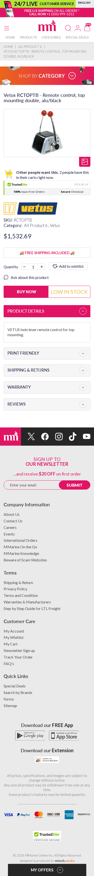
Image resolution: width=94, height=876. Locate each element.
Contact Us (13, 520)
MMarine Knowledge (21, 553)
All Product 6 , (37, 225)
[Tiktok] (70, 436)
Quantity (11, 267)
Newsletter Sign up (19, 650)
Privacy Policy (15, 588)
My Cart (11, 644)
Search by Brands (18, 692)
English (84, 2)
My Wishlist (14, 637)
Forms (9, 699)
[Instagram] (56, 436)
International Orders (20, 540)
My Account (14, 631)
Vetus (55, 225)
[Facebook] (42, 436)
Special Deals (15, 686)
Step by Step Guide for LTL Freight (32, 608)
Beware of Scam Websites (25, 560)
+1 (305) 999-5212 (60, 14)
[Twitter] (28, 436)
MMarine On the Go (20, 546)
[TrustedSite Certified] (47, 836)
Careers (10, 527)
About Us (12, 514)
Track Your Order (18, 657)
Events (9, 534)
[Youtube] (83, 436)
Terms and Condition (21, 595)
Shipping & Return (18, 582)
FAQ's (9, 663)
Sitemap (10, 705)
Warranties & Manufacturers (27, 602)
